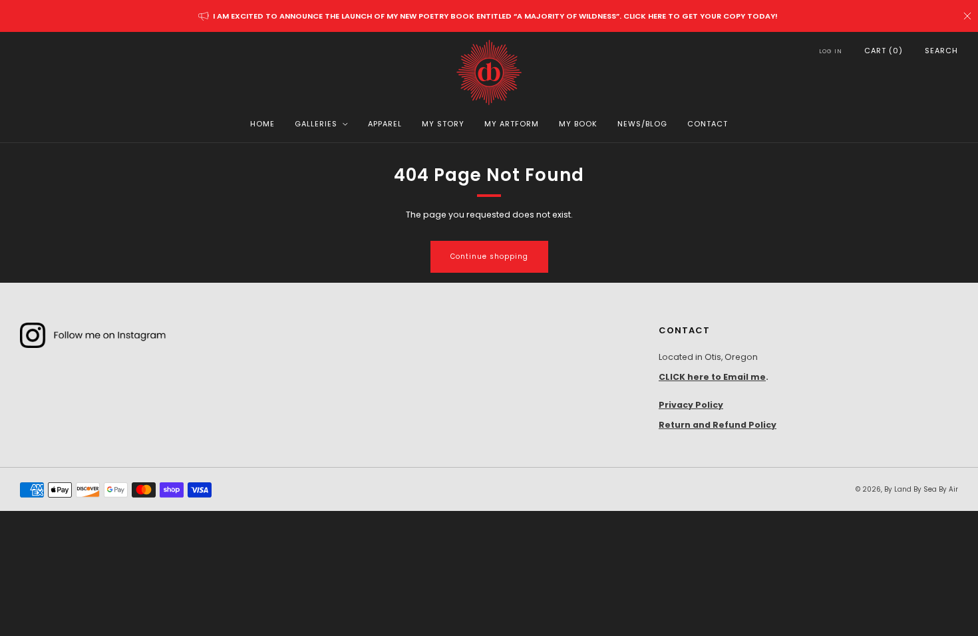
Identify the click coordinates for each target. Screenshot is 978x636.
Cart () (883, 50)
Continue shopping (489, 256)
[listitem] (489, 16)
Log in (830, 51)
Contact (707, 123)
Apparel (385, 123)
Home (262, 123)
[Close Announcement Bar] (967, 16)
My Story (443, 123)
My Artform (511, 123)
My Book (578, 123)
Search (941, 50)
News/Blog (642, 123)
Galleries (316, 123)
